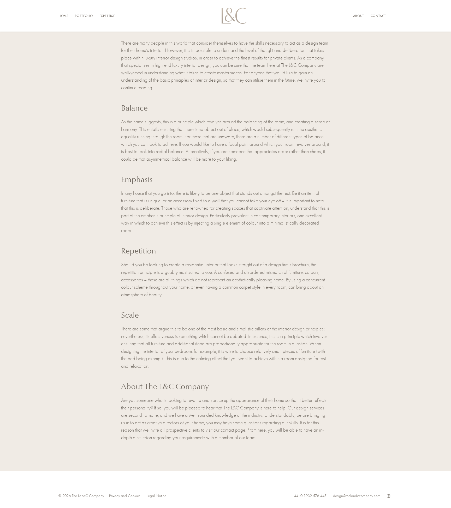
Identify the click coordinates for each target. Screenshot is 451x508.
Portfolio (84, 16)
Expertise (107, 16)
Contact (378, 16)
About (358, 16)
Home (63, 16)
